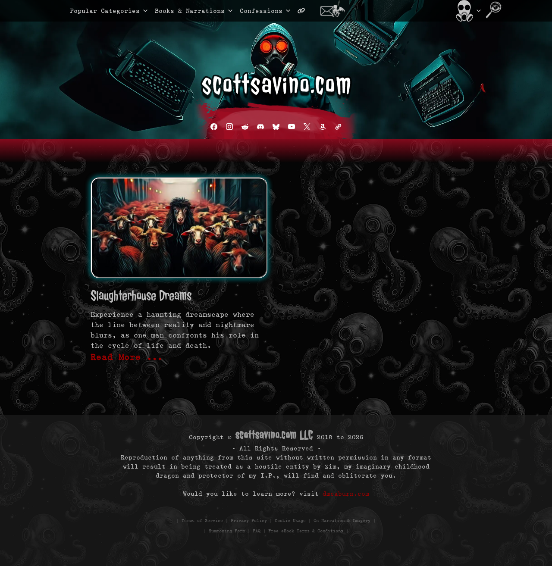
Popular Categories (96, 10)
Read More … (127, 357)
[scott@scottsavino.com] (336, 11)
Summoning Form (227, 530)
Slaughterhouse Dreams (141, 295)
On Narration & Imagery (342, 520)
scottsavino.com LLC (274, 434)
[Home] (468, 11)
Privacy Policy (249, 520)
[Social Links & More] (304, 11)
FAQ (256, 530)
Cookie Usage (290, 520)
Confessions (261, 10)
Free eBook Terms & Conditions (305, 530)
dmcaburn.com (346, 493)
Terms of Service (202, 520)
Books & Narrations (190, 10)
